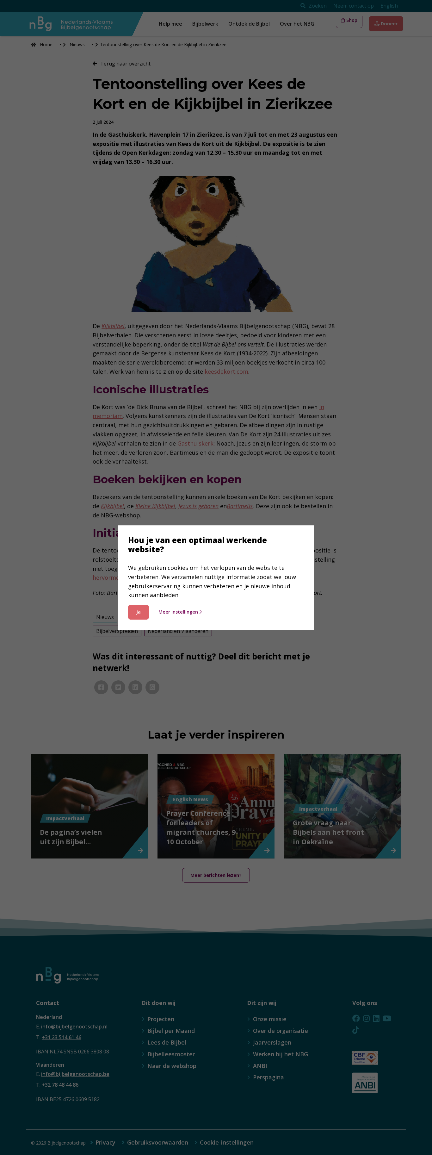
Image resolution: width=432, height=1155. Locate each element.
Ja (138, 612)
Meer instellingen (178, 612)
